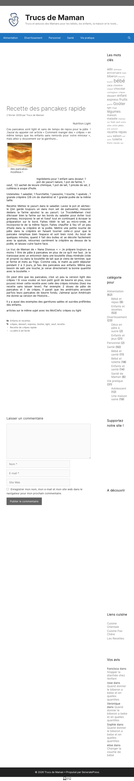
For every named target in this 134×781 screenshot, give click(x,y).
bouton (110, 82)
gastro (109, 104)
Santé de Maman (117, 375)
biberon (112, 76)
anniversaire (114, 72)
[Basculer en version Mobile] (67, 779)
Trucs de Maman (54, 17)
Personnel (55, 37)
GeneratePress (90, 772)
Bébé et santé (116, 352)
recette (61, 324)
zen (121, 143)
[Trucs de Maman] (14, 19)
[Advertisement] (48, 69)
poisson (114, 129)
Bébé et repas (116, 300)
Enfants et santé (118, 367)
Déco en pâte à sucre (116, 328)
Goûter (40, 324)
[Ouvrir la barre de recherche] (129, 38)
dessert (22, 324)
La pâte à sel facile (20, 330)
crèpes (13, 324)
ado (110, 69)
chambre (118, 85)
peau (121, 125)
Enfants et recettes (20, 320)
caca (109, 85)
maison (112, 115)
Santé (70, 37)
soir (123, 136)
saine (109, 136)
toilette (117, 139)
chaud (110, 89)
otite (109, 125)
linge (114, 108)
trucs (109, 143)
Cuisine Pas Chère (114, 632)
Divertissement (33, 37)
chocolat (119, 88)
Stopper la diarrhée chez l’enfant (116, 675)
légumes (114, 111)
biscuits (121, 77)
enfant (122, 95)
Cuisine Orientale (113, 625)
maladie (112, 118)
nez (108, 122)
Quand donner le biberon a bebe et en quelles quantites (116, 692)
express (32, 324)
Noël (113, 122)
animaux (118, 69)
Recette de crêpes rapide (23, 327)
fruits (123, 99)
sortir (109, 140)
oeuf (53, 324)
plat (108, 129)
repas (122, 132)
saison (117, 135)
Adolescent (118, 388)
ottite (114, 125)
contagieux (112, 92)
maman (121, 119)
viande (116, 143)
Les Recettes (115, 638)
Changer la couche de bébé (114, 752)
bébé (119, 81)
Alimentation (10, 37)
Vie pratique (87, 37)
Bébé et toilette (116, 360)
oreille (123, 122)
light (47, 324)
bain (124, 73)
